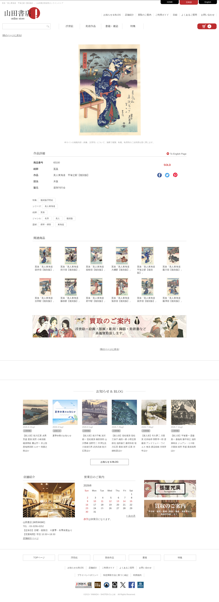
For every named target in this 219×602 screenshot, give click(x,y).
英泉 (55, 168)
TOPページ (39, 557)
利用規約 (137, 575)
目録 (175, 14)
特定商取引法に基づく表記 (115, 575)
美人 (58, 218)
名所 (47, 218)
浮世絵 (69, 26)
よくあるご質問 (189, 14)
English (208, 2)
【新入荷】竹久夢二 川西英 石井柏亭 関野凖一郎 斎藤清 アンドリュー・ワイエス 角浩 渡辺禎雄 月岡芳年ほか (153, 443)
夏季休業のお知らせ (62, 435)
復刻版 (70, 218)
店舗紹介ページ (31, 538)
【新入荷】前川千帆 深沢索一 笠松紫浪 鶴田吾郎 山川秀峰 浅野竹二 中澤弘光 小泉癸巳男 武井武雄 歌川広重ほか (94, 443)
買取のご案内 (144, 14)
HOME (170, 2)
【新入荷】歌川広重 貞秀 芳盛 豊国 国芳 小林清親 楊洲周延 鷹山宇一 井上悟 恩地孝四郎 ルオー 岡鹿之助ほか (35, 443)
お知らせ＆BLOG (112, 14)
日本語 (189, 2)
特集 (132, 26)
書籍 (145, 557)
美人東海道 (50, 206)
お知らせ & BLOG (109, 391)
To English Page (178, 154)
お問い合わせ (208, 14)
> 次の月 (130, 516)
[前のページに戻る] (12, 35)
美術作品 (90, 26)
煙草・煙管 (46, 224)
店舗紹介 (129, 14)
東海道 (61, 224)
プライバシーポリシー (87, 575)
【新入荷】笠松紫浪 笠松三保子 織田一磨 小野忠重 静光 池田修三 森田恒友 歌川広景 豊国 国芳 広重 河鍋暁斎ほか (124, 443)
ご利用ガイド (162, 14)
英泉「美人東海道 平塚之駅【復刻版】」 (147, 269)
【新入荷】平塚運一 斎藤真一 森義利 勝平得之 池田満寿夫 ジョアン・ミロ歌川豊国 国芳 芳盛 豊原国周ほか (183, 443)
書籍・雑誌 (111, 26)
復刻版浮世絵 (47, 200)
